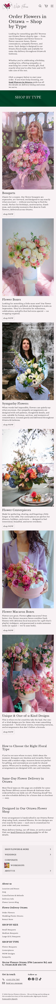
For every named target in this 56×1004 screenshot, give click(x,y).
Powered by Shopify (9, 999)
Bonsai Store (7, 919)
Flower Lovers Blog (10, 902)
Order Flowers (8, 912)
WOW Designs (8, 954)
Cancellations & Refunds (13, 895)
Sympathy (6, 957)
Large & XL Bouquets (11, 936)
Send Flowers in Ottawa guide (24, 832)
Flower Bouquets (9, 947)
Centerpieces (8, 950)
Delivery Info (8, 899)
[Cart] (46, 6)
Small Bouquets (9, 930)
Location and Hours (10, 889)
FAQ (4, 892)
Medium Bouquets (10, 933)
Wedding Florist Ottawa (12, 916)
